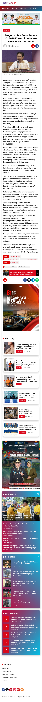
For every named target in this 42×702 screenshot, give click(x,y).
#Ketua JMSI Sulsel (12, 259)
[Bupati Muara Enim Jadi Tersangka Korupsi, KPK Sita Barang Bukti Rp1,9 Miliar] (9, 364)
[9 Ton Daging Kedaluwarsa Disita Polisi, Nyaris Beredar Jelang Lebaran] (11, 413)
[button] (39, 3)
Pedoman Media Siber (9, 678)
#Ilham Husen (15, 256)
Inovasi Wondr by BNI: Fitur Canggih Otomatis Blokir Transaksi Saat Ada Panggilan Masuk (26, 348)
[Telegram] (33, 280)
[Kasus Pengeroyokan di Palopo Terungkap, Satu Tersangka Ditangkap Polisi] (7, 583)
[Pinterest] (10, 689)
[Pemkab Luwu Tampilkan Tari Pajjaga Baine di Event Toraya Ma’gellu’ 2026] (7, 593)
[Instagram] (14, 689)
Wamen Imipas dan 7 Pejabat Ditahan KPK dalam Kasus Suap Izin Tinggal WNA (26, 379)
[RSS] (22, 689)
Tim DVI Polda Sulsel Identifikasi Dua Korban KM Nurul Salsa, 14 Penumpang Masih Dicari (24, 634)
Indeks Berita (6, 671)
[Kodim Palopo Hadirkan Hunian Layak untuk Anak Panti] (7, 603)
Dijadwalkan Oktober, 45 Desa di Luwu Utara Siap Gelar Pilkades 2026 (19, 532)
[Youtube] (18, 689)
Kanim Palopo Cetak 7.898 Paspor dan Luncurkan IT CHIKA (25, 563)
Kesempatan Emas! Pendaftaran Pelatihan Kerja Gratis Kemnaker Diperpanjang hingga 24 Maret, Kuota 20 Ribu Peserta (28, 431)
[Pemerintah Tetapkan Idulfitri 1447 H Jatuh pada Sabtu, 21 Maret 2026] (11, 397)
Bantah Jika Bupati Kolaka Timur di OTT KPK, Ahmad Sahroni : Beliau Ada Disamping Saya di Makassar (20, 547)
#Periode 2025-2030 (30, 259)
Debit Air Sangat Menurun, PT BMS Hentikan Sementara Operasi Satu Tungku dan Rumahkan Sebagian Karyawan (23, 618)
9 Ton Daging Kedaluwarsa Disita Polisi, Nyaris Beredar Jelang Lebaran (27, 413)
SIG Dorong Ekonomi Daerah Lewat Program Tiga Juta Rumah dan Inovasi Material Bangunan (24, 642)
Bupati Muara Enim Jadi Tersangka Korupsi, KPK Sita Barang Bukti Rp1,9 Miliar (26, 363)
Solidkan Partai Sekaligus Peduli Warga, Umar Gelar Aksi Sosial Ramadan (20, 525)
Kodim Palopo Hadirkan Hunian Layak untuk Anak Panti (24, 602)
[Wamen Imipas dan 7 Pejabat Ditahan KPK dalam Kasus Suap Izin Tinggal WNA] (9, 381)
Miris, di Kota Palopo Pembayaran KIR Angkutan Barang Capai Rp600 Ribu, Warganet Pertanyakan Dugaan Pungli (25, 573)
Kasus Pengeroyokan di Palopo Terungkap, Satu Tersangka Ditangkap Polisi (24, 582)
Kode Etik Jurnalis (8, 675)
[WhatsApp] (37, 280)
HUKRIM (19, 368)
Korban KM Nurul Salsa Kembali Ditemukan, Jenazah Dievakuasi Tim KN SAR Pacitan (24, 626)
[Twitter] (29, 280)
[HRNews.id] (9, 3)
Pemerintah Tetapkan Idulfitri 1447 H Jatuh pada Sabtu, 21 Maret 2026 (27, 396)
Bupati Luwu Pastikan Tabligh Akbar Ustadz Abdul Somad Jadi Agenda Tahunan (24, 649)
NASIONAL (6, 30)
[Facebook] (25, 280)
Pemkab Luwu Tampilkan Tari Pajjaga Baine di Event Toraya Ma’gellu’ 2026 (24, 592)
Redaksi (10, 45)
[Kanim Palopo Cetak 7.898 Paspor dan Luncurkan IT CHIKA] (7, 564)
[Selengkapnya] (38, 494)
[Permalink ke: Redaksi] (5, 46)
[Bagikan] (37, 46)
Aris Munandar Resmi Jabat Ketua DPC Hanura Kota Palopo (20, 539)
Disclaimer (5, 668)
